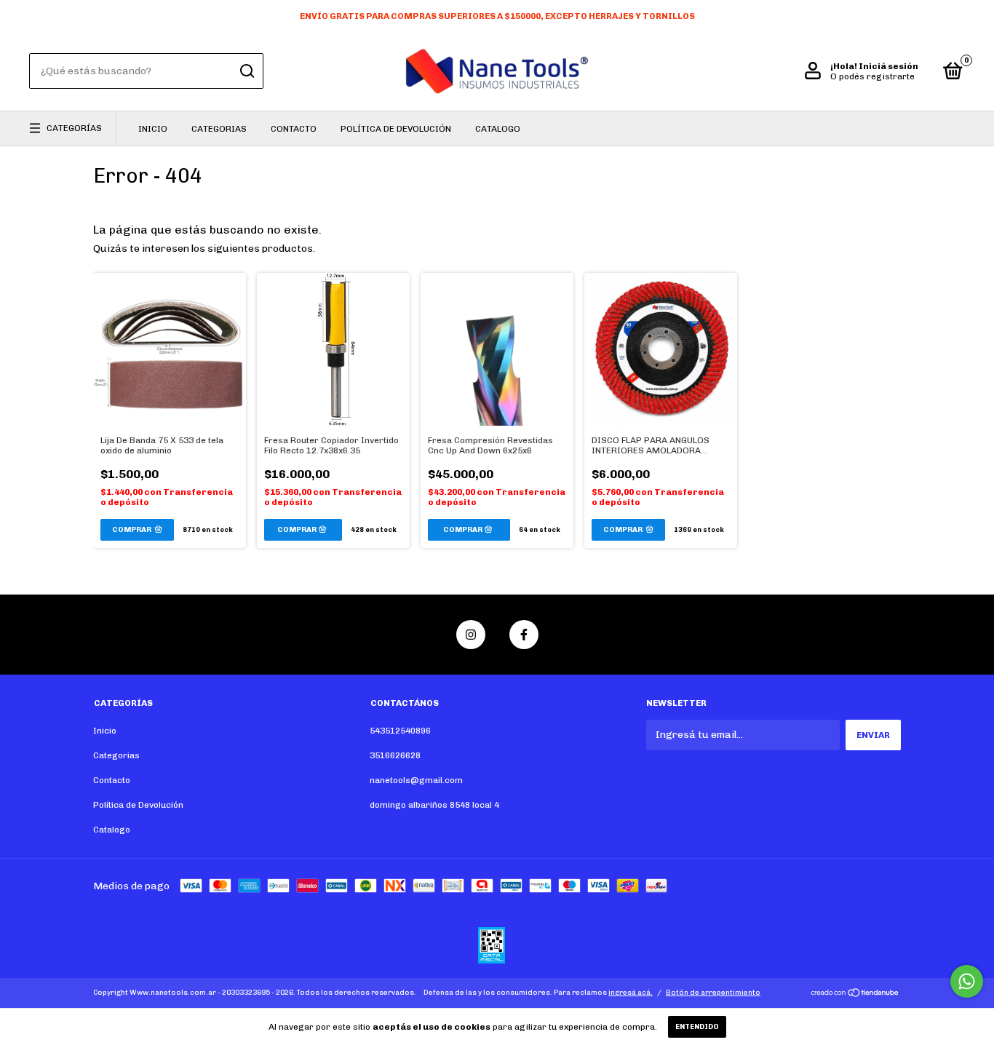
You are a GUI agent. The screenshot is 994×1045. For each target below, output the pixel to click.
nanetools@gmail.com (416, 780)
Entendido (697, 1026)
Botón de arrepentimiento (713, 992)
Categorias (219, 129)
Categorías (74, 128)
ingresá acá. (630, 992)
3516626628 (395, 755)
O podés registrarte (872, 76)
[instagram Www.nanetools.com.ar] (470, 634)
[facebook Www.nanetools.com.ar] (523, 634)
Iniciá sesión (888, 66)
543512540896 (400, 731)
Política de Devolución (396, 129)
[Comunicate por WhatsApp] (966, 981)
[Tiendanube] (855, 994)
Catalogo (497, 129)
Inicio (152, 129)
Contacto (294, 129)
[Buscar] (246, 71)
